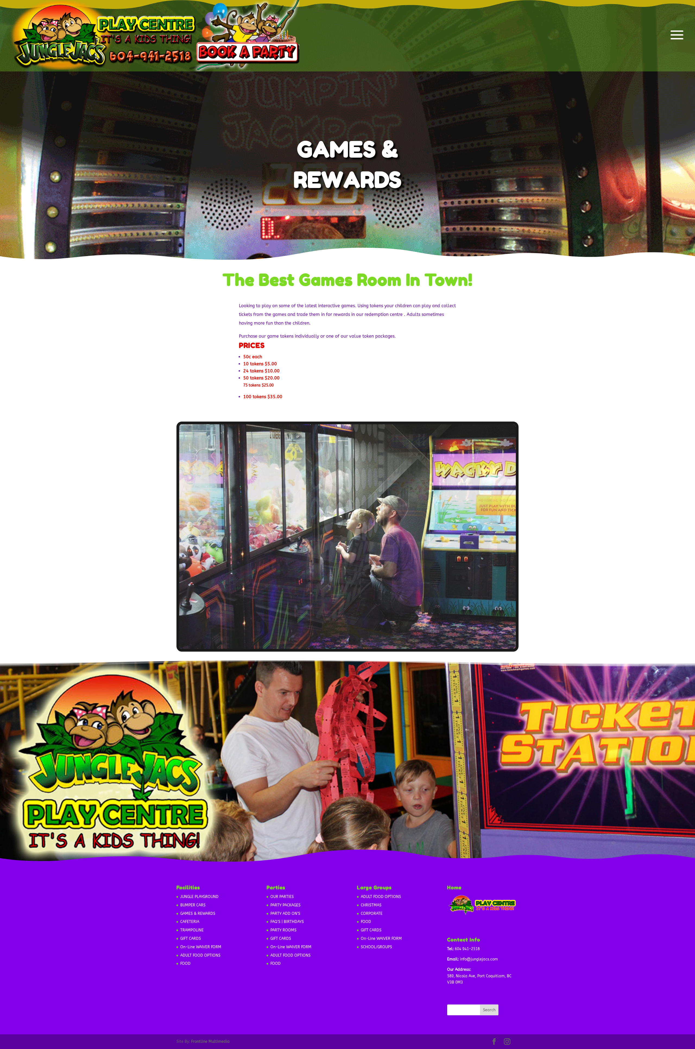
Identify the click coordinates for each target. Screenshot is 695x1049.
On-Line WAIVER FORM (200, 947)
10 (368, 641)
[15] (347, 647)
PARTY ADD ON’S (285, 913)
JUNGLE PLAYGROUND (199, 896)
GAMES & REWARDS (197, 913)
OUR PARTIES (282, 896)
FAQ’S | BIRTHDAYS (287, 921)
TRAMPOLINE (192, 930)
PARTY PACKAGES (285, 905)
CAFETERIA (189, 921)
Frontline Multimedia (210, 1041)
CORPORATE (372, 913)
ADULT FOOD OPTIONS (200, 955)
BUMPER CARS (193, 905)
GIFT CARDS (190, 938)
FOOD (185, 963)
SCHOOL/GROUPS (376, 947)
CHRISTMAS (371, 905)
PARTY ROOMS (283, 930)
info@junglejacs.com (479, 959)
